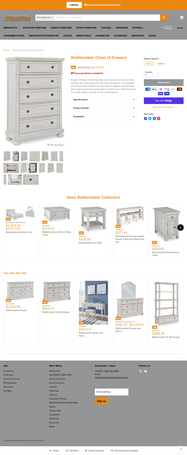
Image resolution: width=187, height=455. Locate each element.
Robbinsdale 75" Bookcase (166, 337)
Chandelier (102, 35)
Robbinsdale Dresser (16, 310)
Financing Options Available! (88, 73)
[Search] (163, 18)
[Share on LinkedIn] (154, 118)
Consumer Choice (13, 35)
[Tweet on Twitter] (150, 118)
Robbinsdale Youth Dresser (56, 312)
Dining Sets (10, 28)
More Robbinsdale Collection (93, 197)
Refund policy (10, 383)
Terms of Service (11, 379)
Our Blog (7, 391)
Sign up (101, 401)
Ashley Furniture (61, 28)
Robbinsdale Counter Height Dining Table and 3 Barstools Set (130, 239)
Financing (122, 28)
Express (137, 28)
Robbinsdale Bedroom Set (19, 232)
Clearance (120, 35)
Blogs (152, 35)
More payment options (164, 107)
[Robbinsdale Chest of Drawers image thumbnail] (24, 168)
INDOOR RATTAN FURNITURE (44, 35)
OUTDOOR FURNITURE (34, 28)
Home (6, 50)
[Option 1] (149, 66)
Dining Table (83, 35)
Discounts (138, 35)
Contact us (8, 371)
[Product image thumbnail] (7, 156)
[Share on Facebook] (145, 118)
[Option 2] (161, 66)
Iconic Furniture (86, 28)
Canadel (106, 28)
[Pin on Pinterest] (158, 118)
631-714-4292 (112, 371)
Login (180, 28)
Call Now (74, 5)
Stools (67, 35)
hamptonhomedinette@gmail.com (104, 5)
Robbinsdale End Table (90, 243)
